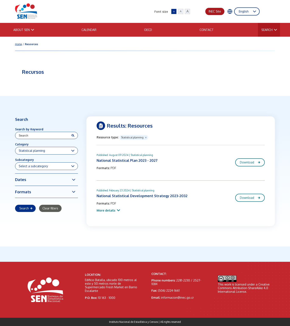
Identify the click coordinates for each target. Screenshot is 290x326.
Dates (20, 179)
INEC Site (215, 11)
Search (267, 30)
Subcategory (24, 160)
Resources (31, 44)
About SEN (21, 30)
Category (22, 144)
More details (106, 210)
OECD (148, 30)
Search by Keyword (29, 129)
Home (18, 44)
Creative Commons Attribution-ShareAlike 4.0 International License (244, 288)
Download (247, 162)
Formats (23, 191)
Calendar (89, 30)
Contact (207, 30)
